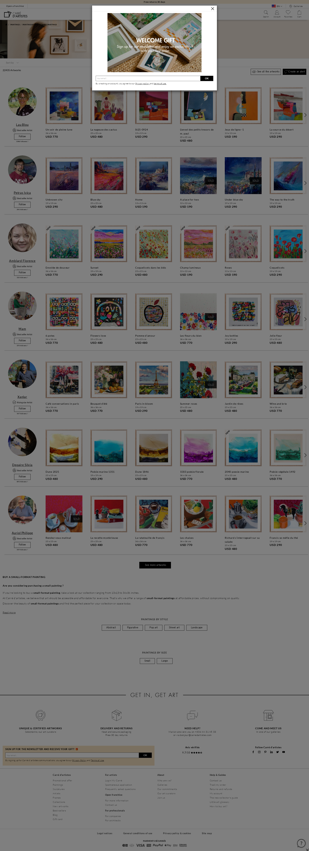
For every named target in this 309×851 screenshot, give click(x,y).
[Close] (212, 8)
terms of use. (160, 83)
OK (207, 78)
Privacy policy (142, 83)
